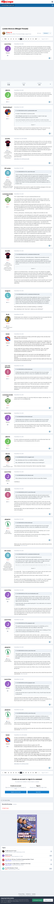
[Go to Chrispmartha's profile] (3, 856)
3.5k (8, 302)
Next (36, 38)
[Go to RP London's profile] (8, 173)
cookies (9, 899)
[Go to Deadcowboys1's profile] (8, 112)
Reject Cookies (48, 900)
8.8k (8, 179)
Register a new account (16, 792)
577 (8, 206)
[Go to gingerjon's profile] (8, 524)
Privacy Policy (22, 894)
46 (18, 38)
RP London (8, 168)
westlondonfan (31, 110)
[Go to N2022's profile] (3, 868)
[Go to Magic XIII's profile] (3, 33)
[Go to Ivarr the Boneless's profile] (8, 372)
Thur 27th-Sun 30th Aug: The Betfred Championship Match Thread (19, 859)
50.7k (8, 530)
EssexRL (7, 138)
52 (33, 38)
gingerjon (7, 519)
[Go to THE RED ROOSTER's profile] (3, 851)
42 (8, 38)
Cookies (33, 894)
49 (25, 38)
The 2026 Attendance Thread (11, 868)
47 (20, 38)
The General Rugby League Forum (23, 33)
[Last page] (39, 39)
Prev (5, 38)
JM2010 (7, 90)
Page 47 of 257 (45, 38)
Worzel (8, 453)
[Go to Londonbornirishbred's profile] (8, 200)
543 (8, 118)
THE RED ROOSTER (9, 852)
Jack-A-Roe (7, 44)
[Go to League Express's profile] (3, 860)
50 (28, 38)
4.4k (8, 465)
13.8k (8, 326)
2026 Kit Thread (8, 855)
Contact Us (28, 894)
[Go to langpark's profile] (8, 295)
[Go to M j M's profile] (8, 319)
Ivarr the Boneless (7, 366)
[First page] (3, 39)
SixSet (7, 334)
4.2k (8, 101)
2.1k (8, 150)
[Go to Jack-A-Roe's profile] (8, 49)
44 (13, 38)
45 (15, 38)
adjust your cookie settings (13, 900)
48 (23, 38)
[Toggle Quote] (16, 110)
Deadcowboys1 (7, 107)
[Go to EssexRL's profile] (8, 143)
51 (30, 38)
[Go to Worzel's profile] (8, 458)
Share (39, 33)
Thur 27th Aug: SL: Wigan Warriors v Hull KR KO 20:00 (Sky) (18, 863)
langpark (7, 291)
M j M (7, 314)
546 (8, 378)
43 (11, 38)
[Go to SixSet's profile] (8, 339)
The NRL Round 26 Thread (10, 850)
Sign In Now (38, 792)
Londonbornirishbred (7, 194)
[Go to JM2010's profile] (8, 95)
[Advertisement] (16, 17)
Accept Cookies (38, 900)
